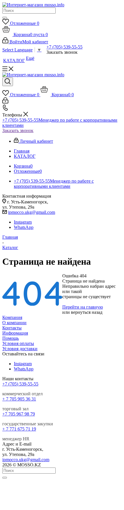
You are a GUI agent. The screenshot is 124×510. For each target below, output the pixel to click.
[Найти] (4, 17)
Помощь (10, 338)
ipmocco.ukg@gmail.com (31, 212)
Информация (15, 333)
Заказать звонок (17, 130)
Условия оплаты (18, 343)
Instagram (23, 222)
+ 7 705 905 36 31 (19, 398)
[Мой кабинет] (5, 101)
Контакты (12, 327)
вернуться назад (86, 312)
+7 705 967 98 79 (18, 413)
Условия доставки (19, 348)
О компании (14, 322)
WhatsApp (23, 227)
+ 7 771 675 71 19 (19, 428)
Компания (12, 317)
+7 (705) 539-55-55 (64, 46)
